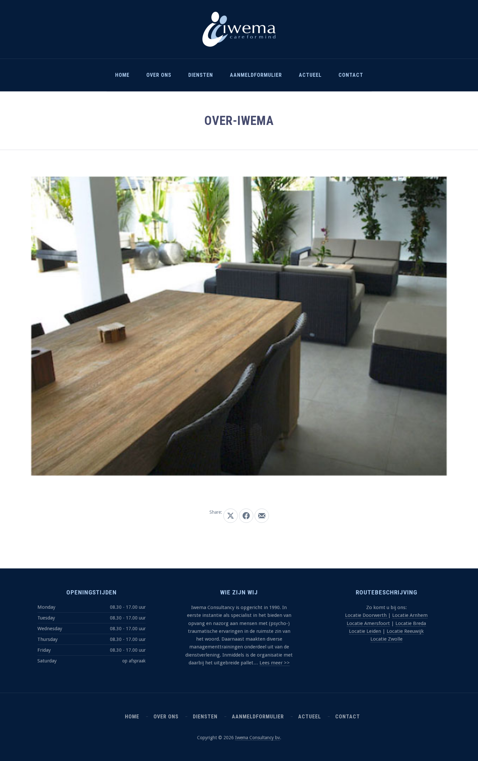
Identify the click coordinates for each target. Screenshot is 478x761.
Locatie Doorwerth (366, 615)
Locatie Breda (410, 623)
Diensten (200, 75)
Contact (351, 75)
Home (122, 75)
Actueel (310, 75)
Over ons (158, 75)
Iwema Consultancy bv (257, 737)
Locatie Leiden (365, 631)
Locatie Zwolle (386, 639)
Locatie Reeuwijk (405, 631)
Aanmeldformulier (256, 75)
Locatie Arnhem (410, 615)
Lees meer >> (274, 663)
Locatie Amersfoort (368, 623)
